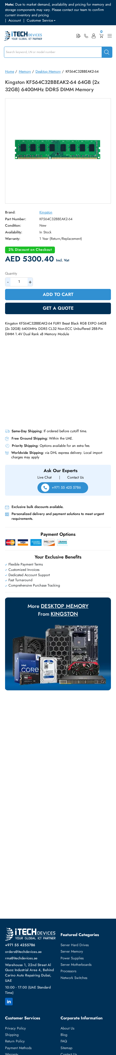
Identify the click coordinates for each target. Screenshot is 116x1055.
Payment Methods (18, 1048)
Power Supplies (72, 958)
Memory (25, 71)
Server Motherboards (76, 964)
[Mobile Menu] (109, 35)
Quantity (11, 273)
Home (9, 71)
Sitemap (66, 1048)
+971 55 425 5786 (66, 487)
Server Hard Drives (75, 945)
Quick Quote (79, 35)
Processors (68, 971)
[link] (86, 36)
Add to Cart (58, 294)
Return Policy (15, 1041)
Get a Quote (58, 308)
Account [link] (14, 20)
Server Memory (72, 951)
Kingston (45, 212)
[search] (107, 52)
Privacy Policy (15, 1028)
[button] (41, 20)
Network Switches (74, 977)
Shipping (12, 1034)
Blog (64, 1034)
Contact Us (75, 477)
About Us (67, 1028)
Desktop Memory (48, 71)
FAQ (64, 1041)
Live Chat (44, 477)
